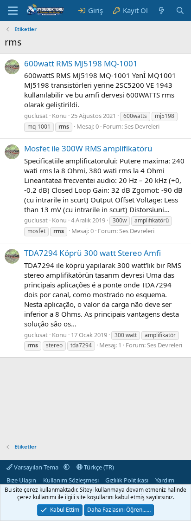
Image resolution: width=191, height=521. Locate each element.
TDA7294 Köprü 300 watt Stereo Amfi (92, 252)
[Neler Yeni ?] (162, 10)
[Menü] (13, 10)
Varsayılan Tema (36, 467)
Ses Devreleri (141, 126)
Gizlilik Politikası (126, 480)
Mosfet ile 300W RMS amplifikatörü (88, 148)
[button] (66, 467)
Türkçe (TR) (98, 467)
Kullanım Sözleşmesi (71, 480)
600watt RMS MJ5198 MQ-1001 (81, 63)
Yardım (164, 480)
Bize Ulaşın (21, 480)
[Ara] (180, 10)
